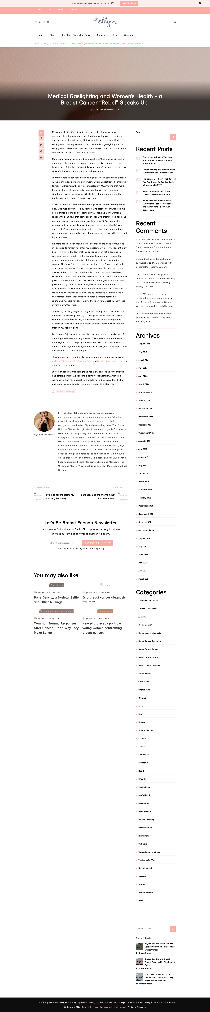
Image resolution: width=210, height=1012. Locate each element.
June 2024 (143, 554)
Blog (115, 35)
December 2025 (145, 408)
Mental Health (144, 811)
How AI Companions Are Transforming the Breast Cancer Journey (154, 247)
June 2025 (143, 457)
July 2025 (142, 449)
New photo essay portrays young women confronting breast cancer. (102, 627)
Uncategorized (145, 868)
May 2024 (142, 563)
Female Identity (145, 730)
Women (141, 884)
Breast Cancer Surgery (148, 657)
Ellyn (140, 706)
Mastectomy (144, 787)
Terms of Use (159, 1002)
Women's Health (145, 892)
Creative (142, 698)
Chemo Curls (144, 690)
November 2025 (145, 416)
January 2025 (144, 498)
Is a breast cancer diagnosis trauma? (104, 600)
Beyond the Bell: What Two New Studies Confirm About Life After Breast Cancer (157, 160)
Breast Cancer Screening (149, 649)
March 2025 (143, 481)
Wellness (142, 876)
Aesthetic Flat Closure (148, 600)
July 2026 (142, 352)
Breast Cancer (145, 625)
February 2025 (145, 489)
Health (141, 771)
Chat (52, 35)
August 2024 (144, 538)
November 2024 (145, 514)
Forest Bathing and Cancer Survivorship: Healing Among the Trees (155, 282)
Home (40, 35)
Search (139, 132)
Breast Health (144, 673)
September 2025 (146, 433)
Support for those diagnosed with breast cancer (104, 1007)
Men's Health (144, 795)
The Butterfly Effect (147, 860)
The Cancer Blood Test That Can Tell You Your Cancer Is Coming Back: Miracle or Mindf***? (159, 182)
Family (141, 714)
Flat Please (63, 252)
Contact (73, 9)
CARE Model (143, 681)
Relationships (144, 836)
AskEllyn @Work (96, 1002)
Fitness (141, 746)
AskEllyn (142, 617)
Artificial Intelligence (148, 608)
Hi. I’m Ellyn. (120, 1002)
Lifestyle (142, 779)
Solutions (129, 35)
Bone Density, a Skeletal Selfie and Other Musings (56, 600)
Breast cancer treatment (149, 665)
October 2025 (144, 425)
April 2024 (143, 571)
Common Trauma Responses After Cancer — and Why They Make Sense (56, 627)
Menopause (143, 803)
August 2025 (144, 441)
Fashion (141, 722)
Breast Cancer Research (149, 641)
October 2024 (144, 522)
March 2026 (143, 384)
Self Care (142, 844)
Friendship (143, 763)
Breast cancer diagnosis (149, 633)
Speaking (101, 35)
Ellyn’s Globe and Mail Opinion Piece (73, 361)
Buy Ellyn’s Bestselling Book (75, 35)
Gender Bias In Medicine (110, 361)
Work (140, 900)
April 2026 (143, 376)
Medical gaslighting (65, 392)
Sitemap (171, 1002)
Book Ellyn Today (129, 3)
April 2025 (143, 473)
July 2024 (142, 546)
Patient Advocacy (146, 819)
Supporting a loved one (149, 852)
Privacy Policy (144, 1002)
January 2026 (144, 400)
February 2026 (145, 392)
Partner (60, 9)
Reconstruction (145, 827)
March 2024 (143, 579)
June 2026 (143, 360)
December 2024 (145, 506)
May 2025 (143, 465)
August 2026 (144, 344)
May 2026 (142, 368)
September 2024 (146, 530)
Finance (142, 738)
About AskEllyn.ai (44, 9)
